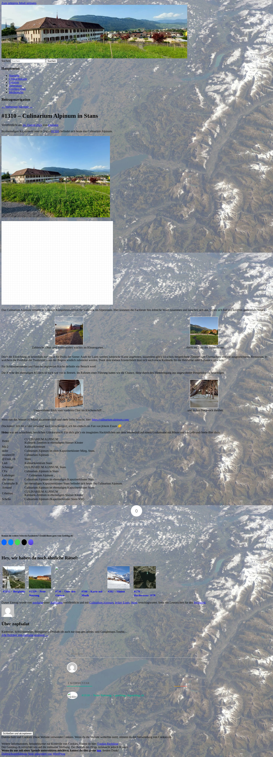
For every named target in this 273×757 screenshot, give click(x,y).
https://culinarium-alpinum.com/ (110, 419)
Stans (134, 602)
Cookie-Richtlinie (108, 743)
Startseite (14, 75)
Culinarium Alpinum (101, 602)
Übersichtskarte (18, 78)
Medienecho (16, 92)
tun (99, 750)
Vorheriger (9, 106)
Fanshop (14, 82)
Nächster (25, 106)
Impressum (15, 85)
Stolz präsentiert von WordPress (46, 753)
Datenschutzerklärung (14, 753)
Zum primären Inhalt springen (18, 3)
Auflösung (56, 602)
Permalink (200, 602)
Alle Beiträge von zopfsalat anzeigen (24, 635)
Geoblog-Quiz (17, 88)
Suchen (5, 60)
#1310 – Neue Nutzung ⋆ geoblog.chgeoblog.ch (113, 695)
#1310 (55, 131)
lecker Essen (122, 602)
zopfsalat (53, 125)
